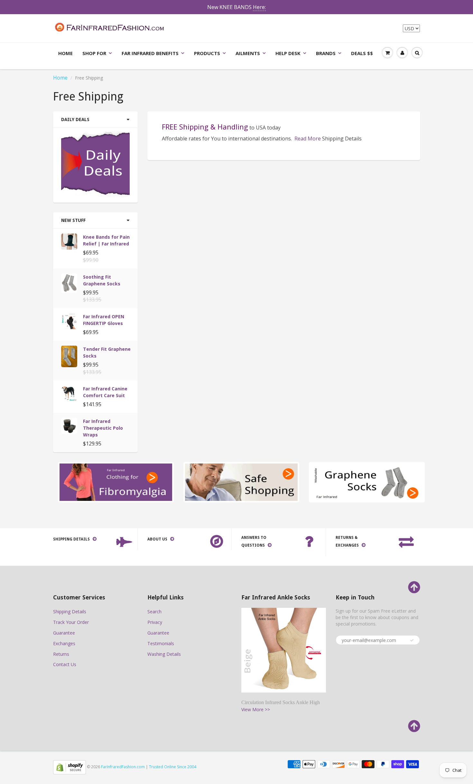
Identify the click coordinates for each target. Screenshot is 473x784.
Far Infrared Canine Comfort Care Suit (105, 392)
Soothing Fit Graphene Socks (101, 280)
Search (154, 611)
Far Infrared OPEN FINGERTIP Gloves (103, 319)
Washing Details (164, 654)
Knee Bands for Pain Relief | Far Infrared (106, 240)
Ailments (248, 53)
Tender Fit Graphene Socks (107, 352)
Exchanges (64, 643)
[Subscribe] (412, 640)
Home (65, 53)
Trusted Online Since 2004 (172, 767)
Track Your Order (71, 622)
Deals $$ (362, 53)
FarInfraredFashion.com (123, 767)
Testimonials (160, 643)
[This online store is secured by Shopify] (69, 767)
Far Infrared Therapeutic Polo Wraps (103, 428)
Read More (307, 138)
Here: (259, 7)
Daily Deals (75, 119)
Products (207, 53)
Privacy (154, 622)
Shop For (94, 53)
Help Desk (288, 53)
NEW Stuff (73, 220)
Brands (326, 53)
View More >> (255, 709)
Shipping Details (69, 611)
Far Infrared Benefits (150, 53)
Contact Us (64, 664)
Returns (61, 654)
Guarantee (64, 633)
